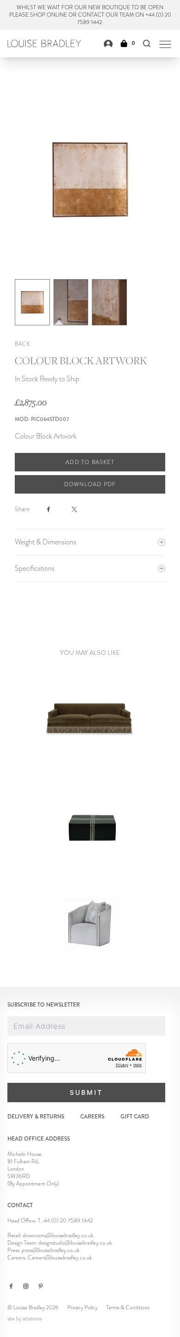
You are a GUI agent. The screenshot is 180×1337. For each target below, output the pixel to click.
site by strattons (24, 1318)
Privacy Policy (82, 1307)
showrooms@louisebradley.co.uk (58, 1235)
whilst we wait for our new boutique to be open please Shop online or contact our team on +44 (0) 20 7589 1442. (90, 15)
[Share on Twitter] (80, 509)
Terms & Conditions (127, 1307)
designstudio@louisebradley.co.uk (75, 1242)
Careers (92, 1117)
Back (22, 344)
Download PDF (90, 484)
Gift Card (134, 1117)
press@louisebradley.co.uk (50, 1250)
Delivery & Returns (35, 1117)
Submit (86, 1092)
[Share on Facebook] (54, 509)
